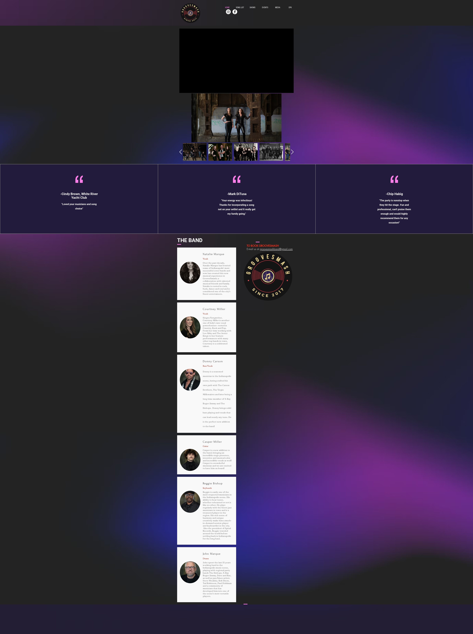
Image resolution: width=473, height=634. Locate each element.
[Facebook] (234, 11)
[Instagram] (228, 11)
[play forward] (292, 152)
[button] (236, 118)
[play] (275, 140)
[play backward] (181, 152)
